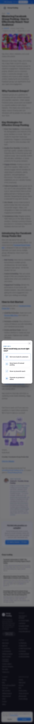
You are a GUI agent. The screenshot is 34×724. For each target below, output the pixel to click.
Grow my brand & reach (17, 371)
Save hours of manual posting (17, 364)
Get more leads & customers (19, 357)
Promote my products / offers (17, 378)
